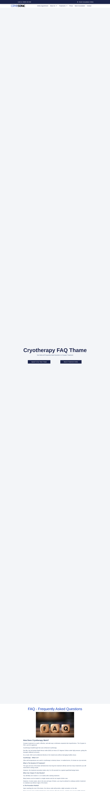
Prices (71, 6)
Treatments (62, 6)
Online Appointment (42, 6)
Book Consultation (80, 6)
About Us (52, 6)
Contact (89, 6)
